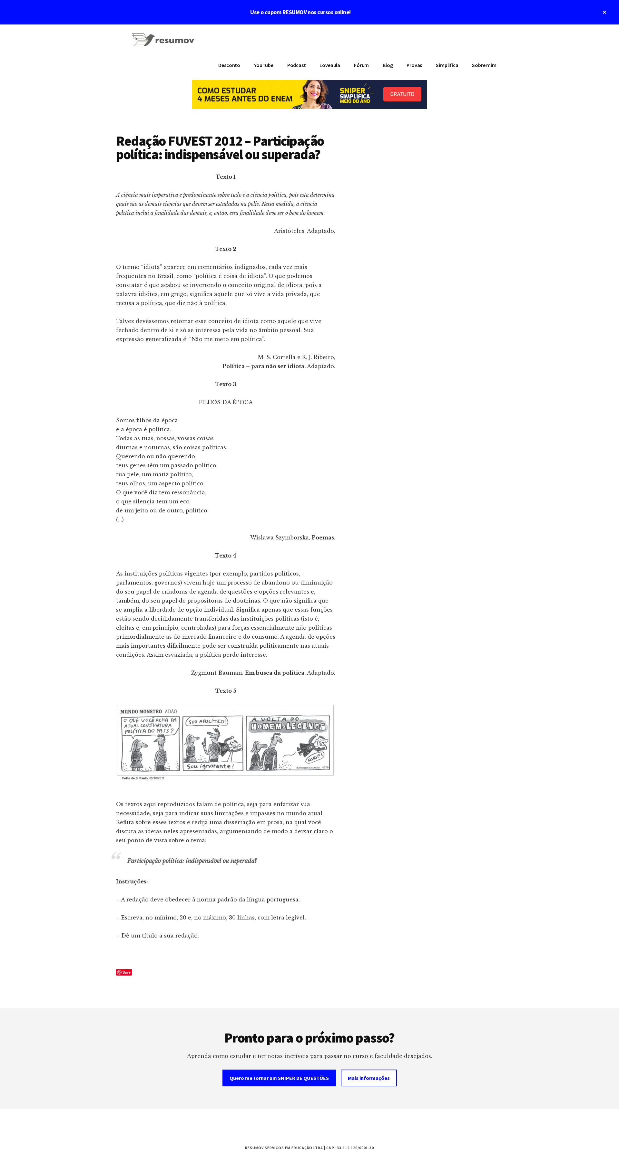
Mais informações (369, 1078)
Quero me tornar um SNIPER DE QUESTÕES (279, 1078)
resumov (164, 44)
